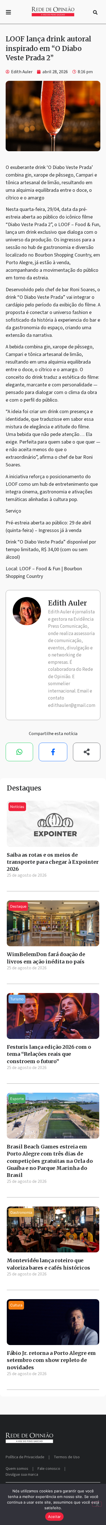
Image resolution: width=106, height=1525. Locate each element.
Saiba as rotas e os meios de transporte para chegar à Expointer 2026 (53, 862)
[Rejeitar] (97, 1504)
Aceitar (54, 1516)
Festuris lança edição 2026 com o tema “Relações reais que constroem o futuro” (49, 1054)
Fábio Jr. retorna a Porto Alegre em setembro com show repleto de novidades (51, 1360)
